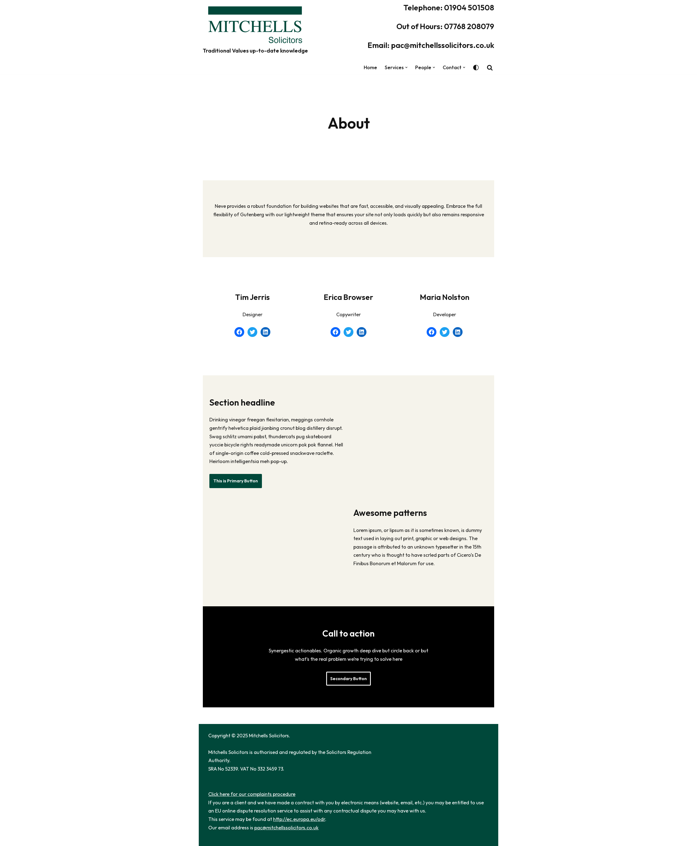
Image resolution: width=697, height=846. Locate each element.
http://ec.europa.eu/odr (299, 819)
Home (370, 67)
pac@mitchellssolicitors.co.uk (286, 827)
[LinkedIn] (265, 332)
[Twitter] (252, 332)
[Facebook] (239, 332)
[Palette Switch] (476, 67)
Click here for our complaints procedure (251, 794)
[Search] (490, 68)
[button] (406, 67)
